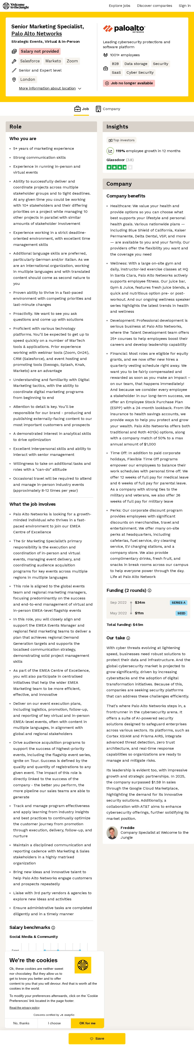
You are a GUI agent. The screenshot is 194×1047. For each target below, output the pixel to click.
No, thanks (21, 1023)
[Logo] (16, 6)
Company (111, 109)
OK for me (87, 1023)
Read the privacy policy (24, 1007)
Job (85, 109)
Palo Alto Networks (36, 33)
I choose (54, 1023)
